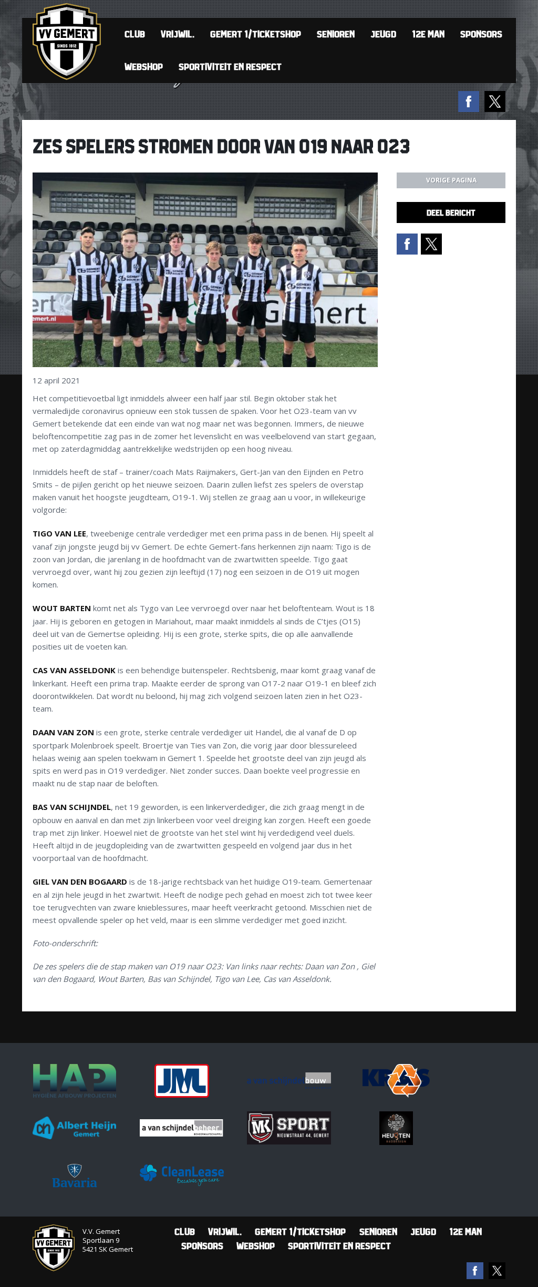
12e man (428, 34)
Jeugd (383, 34)
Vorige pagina (451, 180)
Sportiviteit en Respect (230, 67)
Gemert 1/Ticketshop (255, 34)
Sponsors (481, 34)
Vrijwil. (177, 34)
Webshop (144, 67)
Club (135, 34)
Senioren (336, 34)
